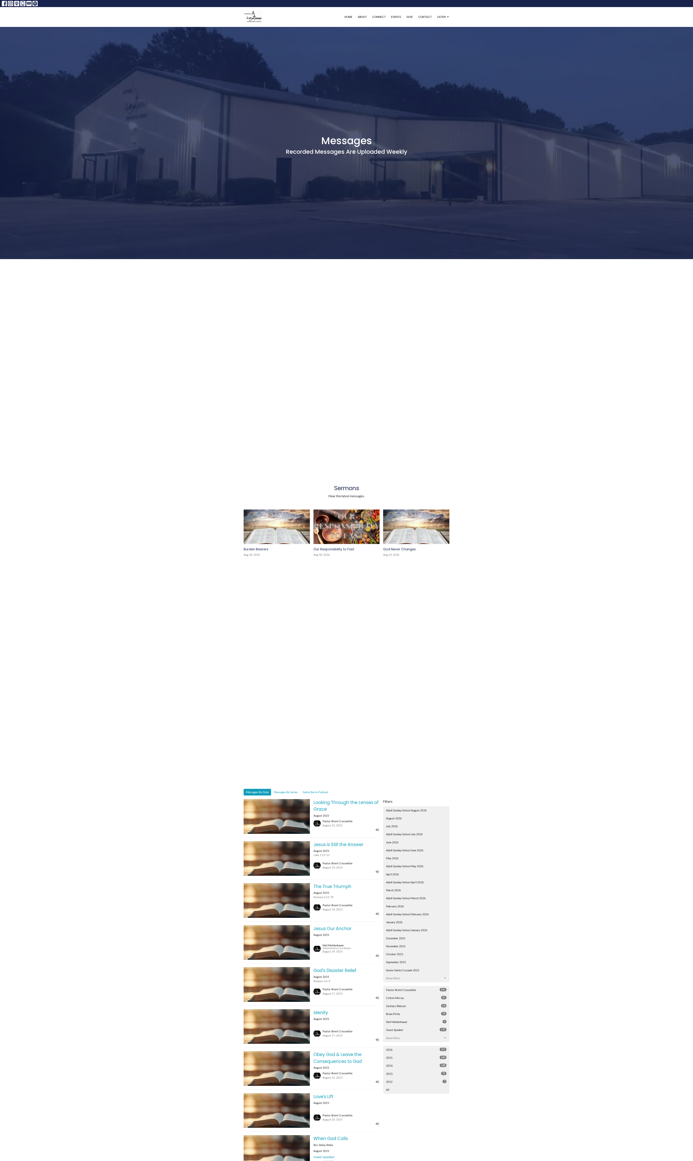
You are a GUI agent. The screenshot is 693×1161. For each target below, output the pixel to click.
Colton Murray (415, 997)
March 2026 (393, 890)
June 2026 (392, 842)
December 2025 (395, 938)
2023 (415, 1073)
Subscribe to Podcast (315, 792)
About (362, 17)
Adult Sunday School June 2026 (404, 850)
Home (348, 17)
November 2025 (396, 946)
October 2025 (394, 954)
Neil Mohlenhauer (415, 1022)
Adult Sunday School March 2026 (406, 898)
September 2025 (396, 962)
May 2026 (392, 858)
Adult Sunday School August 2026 (406, 810)
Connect (379, 17)
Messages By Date (257, 792)
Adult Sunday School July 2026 (404, 834)
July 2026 (392, 826)
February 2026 (395, 906)
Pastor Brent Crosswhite (415, 990)
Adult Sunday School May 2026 (404, 866)
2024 (415, 1065)
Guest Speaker (415, 1029)
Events (396, 17)
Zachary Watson (415, 1006)
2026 (415, 1049)
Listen (441, 17)
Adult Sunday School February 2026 (407, 914)
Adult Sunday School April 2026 (405, 882)
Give (409, 17)
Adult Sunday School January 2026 (406, 930)
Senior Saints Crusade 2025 (402, 970)
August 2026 (394, 818)
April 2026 (392, 874)
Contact (425, 17)
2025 (415, 1057)
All (387, 1089)
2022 (415, 1081)
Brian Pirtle (415, 1014)
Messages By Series (286, 792)
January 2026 (394, 922)
